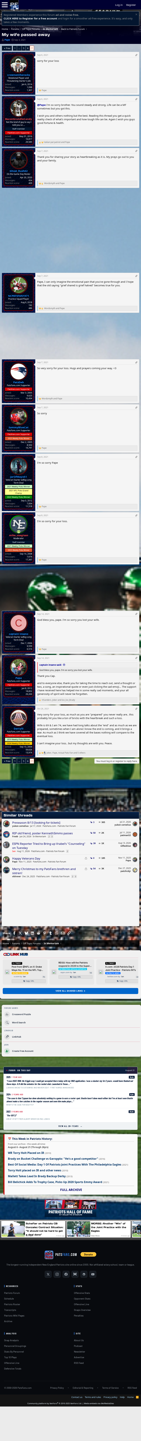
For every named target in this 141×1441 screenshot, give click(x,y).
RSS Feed (79, 1362)
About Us (79, 1340)
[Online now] (18, 531)
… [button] (19, 48)
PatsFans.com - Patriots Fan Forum (59, 826)
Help (122, 1397)
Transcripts (10, 1309)
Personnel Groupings (15, 1345)
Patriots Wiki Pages (14, 1315)
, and (58, 700)
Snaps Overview (82, 1309)
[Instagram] (57, 1274)
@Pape (41, 105)
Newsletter (79, 1351)
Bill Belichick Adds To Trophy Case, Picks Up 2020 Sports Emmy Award (55, 1182)
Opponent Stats (82, 1298)
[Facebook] (66, 1274)
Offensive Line (81, 1304)
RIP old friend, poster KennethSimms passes (42, 833)
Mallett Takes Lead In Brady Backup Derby (37, 1176)
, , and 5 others (66, 752)
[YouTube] (92, 1274)
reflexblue (125, 845)
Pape (7, 39)
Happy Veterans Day (26, 858)
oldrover (16, 876)
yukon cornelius (20, 826)
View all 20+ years (70, 1126)
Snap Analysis (11, 1340)
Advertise (79, 1357)
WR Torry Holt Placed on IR (26, 1153)
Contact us (76, 1397)
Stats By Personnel (14, 1351)
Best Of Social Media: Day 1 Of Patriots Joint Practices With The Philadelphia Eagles (64, 1164)
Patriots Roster (12, 1304)
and (57, 142)
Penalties (79, 1315)
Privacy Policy (57, 1387)
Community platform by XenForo (54, 1403)
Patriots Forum (12, 1292)
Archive (8, 1321)
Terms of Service (110, 1387)
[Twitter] (48, 1274)
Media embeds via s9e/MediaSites (99, 1403)
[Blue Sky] (75, 1274)
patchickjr (126, 871)
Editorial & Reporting (83, 1387)
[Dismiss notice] (135, 15)
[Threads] (83, 1274)
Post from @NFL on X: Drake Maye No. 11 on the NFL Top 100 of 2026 (27, 968)
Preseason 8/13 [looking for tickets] (36, 823)
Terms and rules (93, 1397)
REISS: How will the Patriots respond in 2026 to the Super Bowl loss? (74, 964)
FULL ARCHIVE (71, 1190)
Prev (8, 48)
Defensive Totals (12, 1368)
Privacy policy (110, 1397)
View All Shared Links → (70, 991)
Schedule (9, 1298)
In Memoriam (39, 836)
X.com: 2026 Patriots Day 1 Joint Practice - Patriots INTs (120, 968)
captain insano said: (50, 664)
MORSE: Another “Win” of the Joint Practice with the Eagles (108, 1227)
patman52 (125, 835)
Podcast (78, 1345)
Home (130, 1397)
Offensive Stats (82, 1292)
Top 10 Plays (10, 1357)
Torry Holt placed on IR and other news (34, 1170)
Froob (15, 836)
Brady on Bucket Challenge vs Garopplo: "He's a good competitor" (53, 1159)
